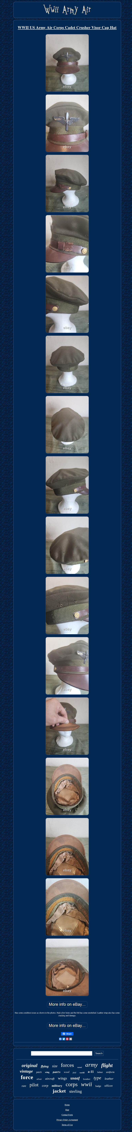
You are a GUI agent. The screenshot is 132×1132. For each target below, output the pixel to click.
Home (67, 1104)
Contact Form (67, 1114)
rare (24, 1085)
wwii (86, 1084)
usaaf (75, 1078)
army (91, 1064)
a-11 (91, 1071)
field (74, 1073)
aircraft (49, 1078)
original (29, 1065)
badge (98, 1086)
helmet (100, 1072)
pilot (34, 1084)
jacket (59, 1091)
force (27, 1077)
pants (56, 1072)
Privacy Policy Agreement (67, 1119)
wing (47, 1072)
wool (66, 1072)
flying (45, 1066)
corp (45, 1085)
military (57, 1085)
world (82, 1073)
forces (67, 1065)
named (79, 1067)
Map (67, 1109)
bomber (86, 1079)
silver (39, 1079)
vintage (26, 1071)
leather (109, 1078)
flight (107, 1065)
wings (62, 1078)
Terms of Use (67, 1124)
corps (72, 1084)
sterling (75, 1091)
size (54, 1066)
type (97, 1077)
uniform (110, 1072)
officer (108, 1085)
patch (39, 1072)
